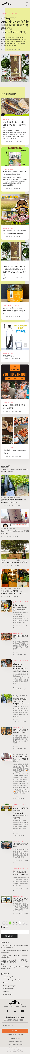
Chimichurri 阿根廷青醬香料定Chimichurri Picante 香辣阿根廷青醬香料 (20, 813)
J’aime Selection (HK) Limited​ (15, 1035)
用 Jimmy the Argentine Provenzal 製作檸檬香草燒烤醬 (14, 311)
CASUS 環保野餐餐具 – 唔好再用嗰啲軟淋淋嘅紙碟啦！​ (14, 951)
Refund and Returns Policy (15, 1045)
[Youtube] (22, 1011)
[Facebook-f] (7, 1011)
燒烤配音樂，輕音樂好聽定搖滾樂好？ (20, 731)
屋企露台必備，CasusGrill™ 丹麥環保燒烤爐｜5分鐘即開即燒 (14, 125)
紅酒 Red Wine (5, 529)
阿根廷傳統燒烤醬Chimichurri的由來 (20, 873)
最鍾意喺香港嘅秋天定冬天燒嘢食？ (20, 900)
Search (4, 927)
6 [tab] (21, 81)
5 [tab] (19, 81)
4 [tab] (16, 81)
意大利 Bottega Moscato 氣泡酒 (14, 562)
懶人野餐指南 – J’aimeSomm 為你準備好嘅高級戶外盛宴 (14, 956)
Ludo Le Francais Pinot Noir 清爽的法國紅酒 (20, 758)
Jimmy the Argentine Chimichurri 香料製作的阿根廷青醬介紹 (20, 667)
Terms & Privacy (15, 1038)
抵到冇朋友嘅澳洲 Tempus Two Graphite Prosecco (21, 701)
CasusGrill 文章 (8, 119)
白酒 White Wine (8, 989)
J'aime (4, 50)
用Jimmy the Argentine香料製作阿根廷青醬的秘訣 (20, 607)
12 (23, 923)
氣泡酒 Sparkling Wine (8, 497)
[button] (27, 3)
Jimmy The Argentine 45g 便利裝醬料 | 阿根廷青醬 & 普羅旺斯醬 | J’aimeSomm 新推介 (15, 25)
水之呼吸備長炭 (9, 356)
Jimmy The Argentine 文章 (9, 14)
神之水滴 (18, 497)
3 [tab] (14, 81)
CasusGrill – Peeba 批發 (15, 1041)
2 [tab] (11, 81)
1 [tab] (9, 81)
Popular (5, 983)
